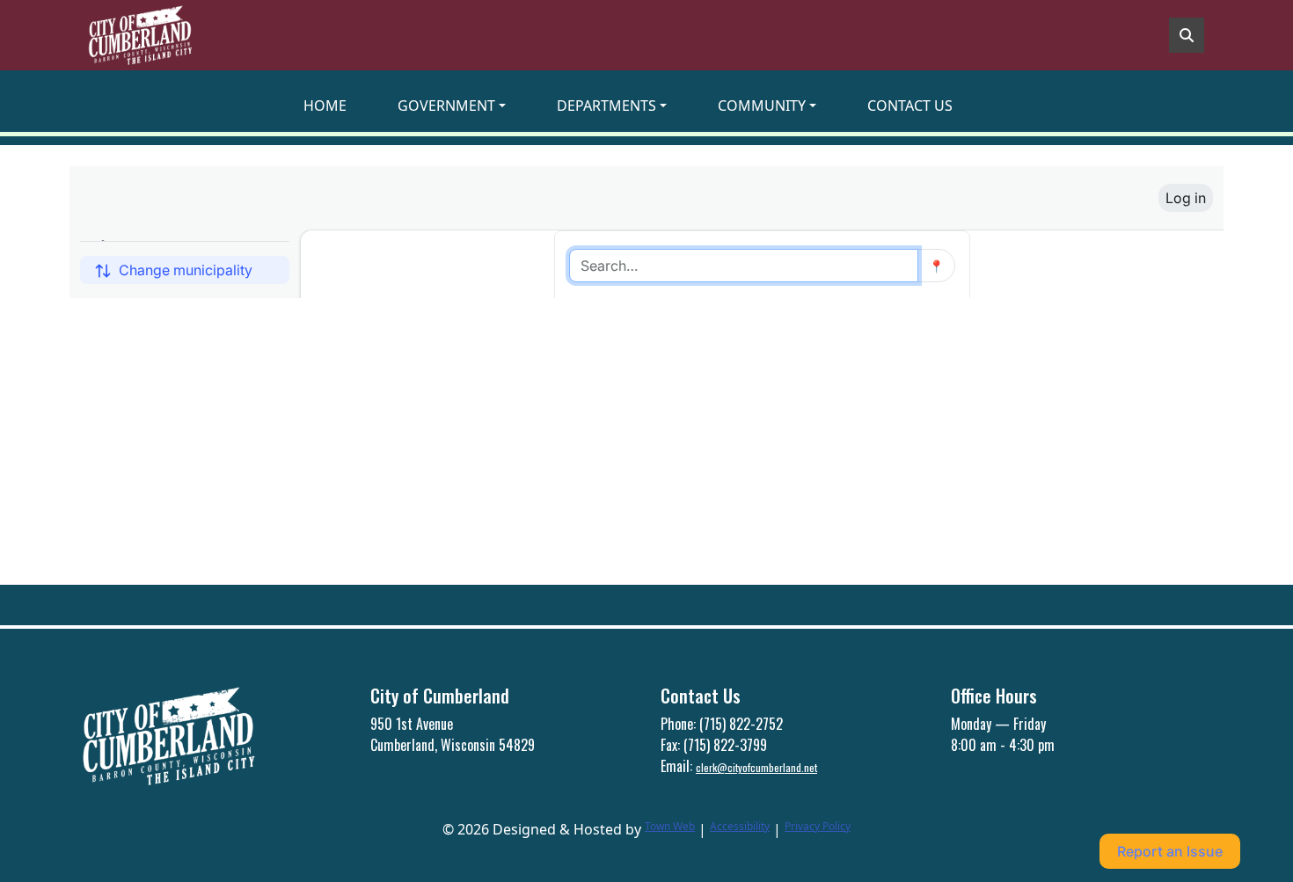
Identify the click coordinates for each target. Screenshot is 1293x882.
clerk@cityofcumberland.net (756, 767)
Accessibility (740, 826)
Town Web (670, 826)
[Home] (140, 35)
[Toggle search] (1186, 35)
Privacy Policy (818, 826)
